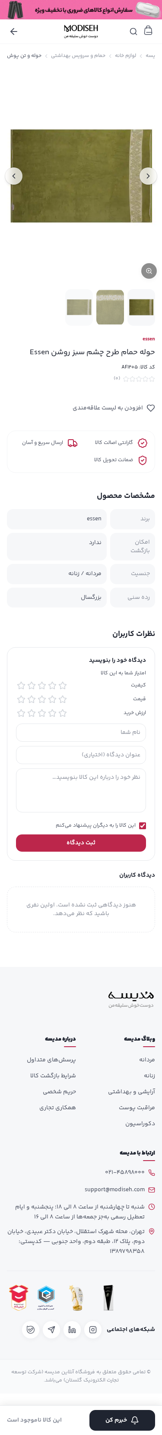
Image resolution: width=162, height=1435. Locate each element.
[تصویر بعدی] (13, 176)
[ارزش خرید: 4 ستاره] (31, 713)
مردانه (147, 1060)
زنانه (149, 1076)
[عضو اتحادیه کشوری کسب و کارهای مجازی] (46, 1297)
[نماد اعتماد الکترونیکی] (141, 1297)
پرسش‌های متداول (51, 1060)
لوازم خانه (125, 56)
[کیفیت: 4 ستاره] (31, 685)
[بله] (30, 1329)
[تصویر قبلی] (148, 176)
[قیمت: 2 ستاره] (52, 699)
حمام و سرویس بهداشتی (78, 56)
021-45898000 (125, 1172)
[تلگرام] (51, 1329)
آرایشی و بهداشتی (131, 1092)
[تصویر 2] (110, 307)
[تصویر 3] (79, 307)
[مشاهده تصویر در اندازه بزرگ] (81, 176)
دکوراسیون (140, 1124)
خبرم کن (116, 1420)
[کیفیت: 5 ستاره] (21, 685)
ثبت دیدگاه (81, 843)
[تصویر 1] (141, 307)
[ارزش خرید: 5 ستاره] (21, 713)
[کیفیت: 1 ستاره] (62, 685)
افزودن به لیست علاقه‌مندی (108, 408)
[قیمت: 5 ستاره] (21, 699)
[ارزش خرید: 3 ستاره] (42, 713)
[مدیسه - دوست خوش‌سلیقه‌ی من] (81, 31)
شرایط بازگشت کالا (53, 1076)
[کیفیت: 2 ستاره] (52, 685)
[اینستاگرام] (93, 1329)
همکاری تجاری (57, 1108)
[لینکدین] (72, 1329)
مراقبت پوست (137, 1108)
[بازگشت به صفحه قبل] (13, 31)
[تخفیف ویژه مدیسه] (81, 9)
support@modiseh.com (115, 1190)
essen (149, 339)
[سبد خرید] (148, 30)
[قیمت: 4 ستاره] (31, 699)
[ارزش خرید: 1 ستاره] (62, 713)
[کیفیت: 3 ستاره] (42, 685)
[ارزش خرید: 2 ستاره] (52, 713)
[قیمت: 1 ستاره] (62, 699)
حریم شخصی (59, 1092)
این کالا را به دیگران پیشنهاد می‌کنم (96, 825)
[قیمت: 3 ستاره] (42, 699)
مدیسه (153, 56)
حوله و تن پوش (24, 56)
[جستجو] (133, 31)
